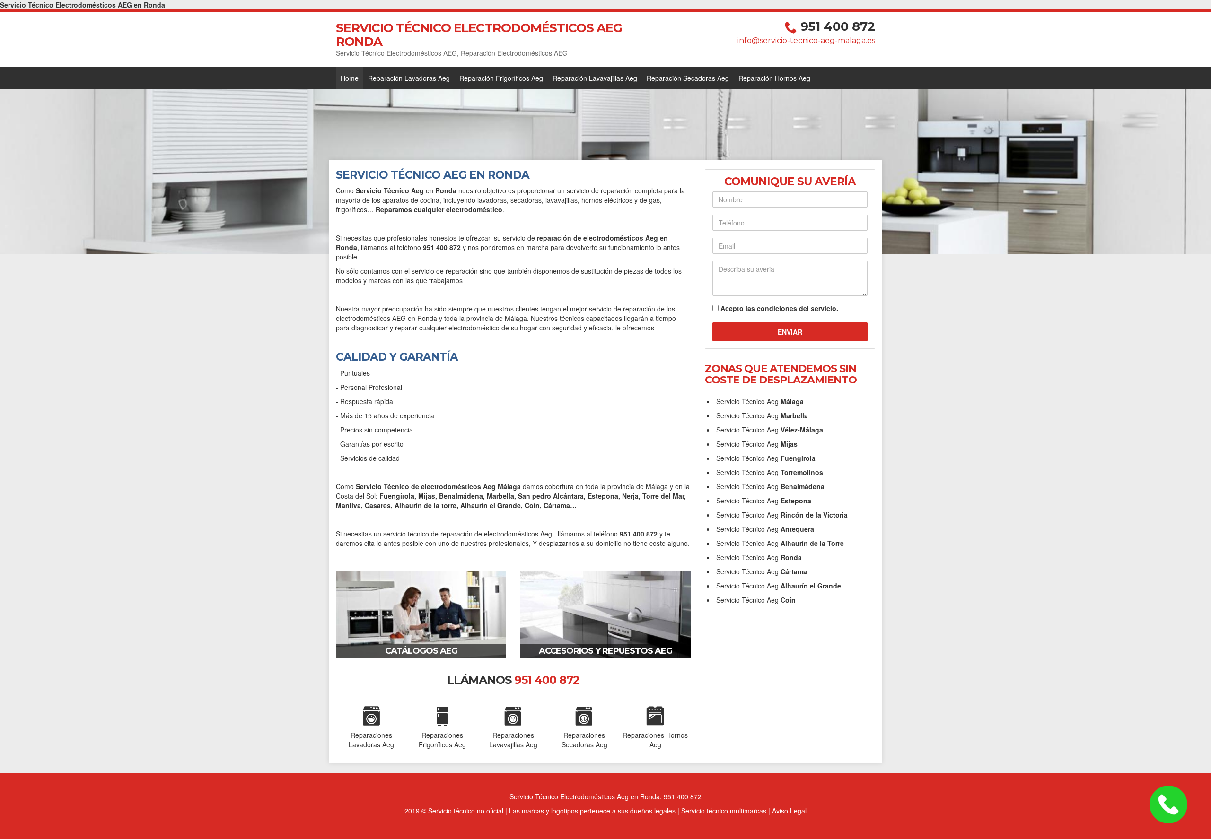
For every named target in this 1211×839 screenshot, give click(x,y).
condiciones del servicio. (797, 308)
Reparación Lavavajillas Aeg (595, 78)
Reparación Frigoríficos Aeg (501, 78)
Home (350, 78)
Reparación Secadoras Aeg (688, 78)
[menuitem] (349, 78)
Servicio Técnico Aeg (760, 401)
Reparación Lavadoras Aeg (409, 78)
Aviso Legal (789, 810)
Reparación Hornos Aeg (774, 78)
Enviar (790, 332)
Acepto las (779, 308)
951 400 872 (837, 26)
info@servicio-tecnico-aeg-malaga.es (806, 40)
